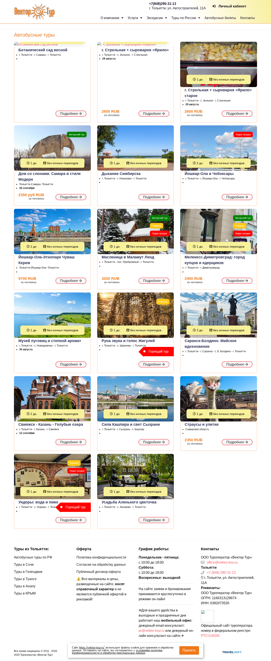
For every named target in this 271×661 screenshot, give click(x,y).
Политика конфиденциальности (101, 557)
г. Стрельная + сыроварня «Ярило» (135, 50)
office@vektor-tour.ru (222, 562)
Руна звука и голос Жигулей (128, 341)
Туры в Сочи (24, 564)
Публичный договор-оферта (98, 572)
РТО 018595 (210, 635)
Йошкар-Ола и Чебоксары (209, 174)
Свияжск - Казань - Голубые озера (50, 424)
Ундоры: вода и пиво (38, 502)
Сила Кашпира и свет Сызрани (131, 424)
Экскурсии (155, 18)
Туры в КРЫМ (25, 593)
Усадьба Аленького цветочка (129, 502)
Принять (189, 650)
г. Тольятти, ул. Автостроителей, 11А (177, 8)
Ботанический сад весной (42, 50)
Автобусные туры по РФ (33, 557)
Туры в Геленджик (28, 572)
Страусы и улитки (201, 424)
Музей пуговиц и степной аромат (49, 341)
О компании (110, 18)
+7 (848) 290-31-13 (221, 572)
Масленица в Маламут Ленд (128, 257)
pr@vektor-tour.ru (152, 630)
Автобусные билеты (220, 18)
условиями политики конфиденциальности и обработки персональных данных (117, 652)
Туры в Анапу (24, 586)
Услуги (133, 18)
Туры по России (184, 18)
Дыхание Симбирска (121, 174)
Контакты (247, 18)
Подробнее (69, 113)
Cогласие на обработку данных (101, 564)
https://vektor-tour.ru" (92, 647)
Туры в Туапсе (25, 579)
